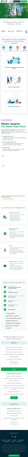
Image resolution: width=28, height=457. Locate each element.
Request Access (17, 1)
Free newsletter (14, 455)
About (9, 440)
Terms (13, 441)
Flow (17, 129)
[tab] (3, 48)
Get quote (14, 362)
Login (11, 1)
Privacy (19, 441)
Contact (21, 440)
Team (15, 440)
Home (3, 440)
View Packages (24, 1)
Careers (6, 441)
